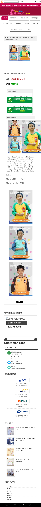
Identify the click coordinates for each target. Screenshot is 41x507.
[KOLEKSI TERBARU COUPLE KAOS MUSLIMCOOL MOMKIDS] (16, 319)
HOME (5, 18)
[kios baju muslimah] (19, 12)
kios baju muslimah (20, 505)
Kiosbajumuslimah (16, 359)
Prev (5, 339)
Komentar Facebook (14, 327)
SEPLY (9, 498)
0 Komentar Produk (14, 323)
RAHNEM (10, 495)
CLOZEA (35, 23)
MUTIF (9, 491)
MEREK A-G (13, 18)
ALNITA (9, 486)
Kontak (18, 23)
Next (35, 339)
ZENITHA (10, 500)
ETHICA (9, 489)
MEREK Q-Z (34, 18)
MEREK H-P (24, 18)
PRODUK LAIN (7, 23)
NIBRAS (9, 493)
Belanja (27, 23)
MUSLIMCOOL (14, 37)
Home (6, 37)
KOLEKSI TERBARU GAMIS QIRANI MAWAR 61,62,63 (25, 439)
